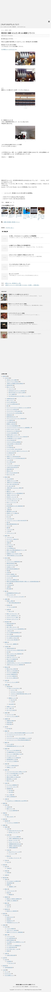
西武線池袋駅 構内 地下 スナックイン (14, 746)
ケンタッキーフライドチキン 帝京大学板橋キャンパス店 (18, 738)
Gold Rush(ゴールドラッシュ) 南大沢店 (17, 390)
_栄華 (8, 587)
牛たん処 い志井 (10, 486)
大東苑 (8, 542)
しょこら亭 (9, 460)
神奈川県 (4, 877)
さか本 (8, 559)
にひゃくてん (11, 389)
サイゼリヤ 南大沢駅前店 (12, 433)
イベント (17, 222)
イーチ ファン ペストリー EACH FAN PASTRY (16, 520)
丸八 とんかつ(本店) (11, 710)
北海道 (4, 925)
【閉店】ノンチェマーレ (12, 495)
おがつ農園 (9, 583)
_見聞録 (8, 509)
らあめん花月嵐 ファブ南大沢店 (13, 443)
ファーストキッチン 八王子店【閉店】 (15, 413)
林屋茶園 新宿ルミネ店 (11, 759)
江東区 (6, 799)
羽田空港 (8, 686)
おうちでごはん (8, 973)
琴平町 (6, 870)
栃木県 (4, 913)
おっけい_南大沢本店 (11, 402)
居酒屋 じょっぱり (10, 706)
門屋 (7, 570)
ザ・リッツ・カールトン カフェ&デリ (16, 596)
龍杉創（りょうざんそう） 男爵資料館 (15, 932)
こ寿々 (8, 906)
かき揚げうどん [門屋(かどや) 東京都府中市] (19, 245)
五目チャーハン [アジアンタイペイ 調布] (17, 303)
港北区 (8, 892)
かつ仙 (12, 701)
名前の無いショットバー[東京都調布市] (15, 493)
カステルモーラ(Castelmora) (17, 692)
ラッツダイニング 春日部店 (12, 822)
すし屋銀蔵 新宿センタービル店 (13, 752)
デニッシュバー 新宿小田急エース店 (14, 754)
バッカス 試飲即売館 (13, 810)
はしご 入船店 (9, 794)
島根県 (4, 803)
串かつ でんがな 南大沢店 (12, 472)
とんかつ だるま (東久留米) (12, 639)
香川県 (4, 864)
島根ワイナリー (10, 808)
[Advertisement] (25, 10)
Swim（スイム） (10, 544)
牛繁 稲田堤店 (9, 883)
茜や (7, 405)
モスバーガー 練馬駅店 (12, 644)
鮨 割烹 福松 (9, 724)
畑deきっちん (9, 780)
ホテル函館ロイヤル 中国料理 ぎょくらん (15, 942)
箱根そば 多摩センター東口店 (13, 777)
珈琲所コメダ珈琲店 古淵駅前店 (13, 898)
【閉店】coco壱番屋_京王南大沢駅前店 (15, 383)
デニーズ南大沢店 (10, 462)
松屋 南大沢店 (9, 385)
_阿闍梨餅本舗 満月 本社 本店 (15, 844)
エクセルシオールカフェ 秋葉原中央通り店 (16, 650)
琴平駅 (8, 872)
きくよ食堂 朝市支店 (11, 947)
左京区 (8, 835)
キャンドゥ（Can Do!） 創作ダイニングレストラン (17, 451)
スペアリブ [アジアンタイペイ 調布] (16, 313)
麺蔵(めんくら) (10, 491)
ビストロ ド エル (10, 714)
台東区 (5, 222)
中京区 (8, 850)
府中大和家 (9, 588)
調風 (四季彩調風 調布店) (12, 524)
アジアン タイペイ (10, 533)
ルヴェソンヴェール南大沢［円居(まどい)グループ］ (21, 254)
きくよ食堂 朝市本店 (11, 938)
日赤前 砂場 (9, 722)
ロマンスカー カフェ (11, 755)
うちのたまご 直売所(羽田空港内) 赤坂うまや (20, 693)
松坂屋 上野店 (10, 601)
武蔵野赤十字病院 (10, 720)
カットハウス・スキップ (12, 786)
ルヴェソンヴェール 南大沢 (12, 381)
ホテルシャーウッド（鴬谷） (13, 617)
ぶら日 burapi (9, 585)
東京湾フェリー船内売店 (12, 911)
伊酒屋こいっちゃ (10, 767)
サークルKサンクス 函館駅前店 (13, 945)
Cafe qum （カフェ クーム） (13, 619)
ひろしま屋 (9, 634)
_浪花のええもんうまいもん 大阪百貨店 (15, 664)
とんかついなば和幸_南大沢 (12, 404)
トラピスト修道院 (10, 928)
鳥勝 (7, 527)
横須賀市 (6, 909)
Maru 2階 (11, 790)
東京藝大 (9, 222)
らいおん (8, 504)
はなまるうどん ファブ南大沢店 (13, 431)
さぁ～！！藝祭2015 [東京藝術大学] (19, 216)
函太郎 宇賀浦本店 (10, 940)
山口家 (8, 572)
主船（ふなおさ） (10, 816)
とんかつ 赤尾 (9, 744)
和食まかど (9, 471)
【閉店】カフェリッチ (11, 480)
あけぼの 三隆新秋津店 (11, 674)
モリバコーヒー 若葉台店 (12, 539)
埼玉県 (4, 819)
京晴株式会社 (9, 415)
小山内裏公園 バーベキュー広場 (13, 438)
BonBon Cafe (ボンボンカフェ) (15, 830)
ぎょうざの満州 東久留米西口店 (13, 632)
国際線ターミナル (12, 698)
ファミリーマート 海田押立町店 (13, 561)
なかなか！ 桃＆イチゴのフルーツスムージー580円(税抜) (21, 332)
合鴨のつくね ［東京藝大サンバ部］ (4, 215)
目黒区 (6, 712)
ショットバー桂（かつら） (12, 500)
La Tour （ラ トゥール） (14, 842)
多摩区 (8, 884)
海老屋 (8, 919)
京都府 (4, 825)
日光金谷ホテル (10, 920)
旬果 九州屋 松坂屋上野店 (14, 602)
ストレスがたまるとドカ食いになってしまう (19, 264)
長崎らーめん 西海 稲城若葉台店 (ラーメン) (16, 550)
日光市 (6, 915)
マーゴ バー (13, 695)
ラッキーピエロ (10, 936)
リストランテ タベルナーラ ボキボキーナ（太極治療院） (18, 427)
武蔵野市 (6, 718)
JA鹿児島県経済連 (8, 967)
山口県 (4, 957)
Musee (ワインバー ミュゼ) (14, 851)
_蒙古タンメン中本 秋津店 (12, 670)
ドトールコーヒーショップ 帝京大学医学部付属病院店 (18, 740)
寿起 (7, 522)
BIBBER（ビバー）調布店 (12, 513)
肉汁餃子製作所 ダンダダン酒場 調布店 (15, 506)
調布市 (6, 477)
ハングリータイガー (11, 891)
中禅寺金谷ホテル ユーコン (12, 922)
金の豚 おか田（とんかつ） (12, 434)
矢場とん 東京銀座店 (11, 796)
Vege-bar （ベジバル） (13, 840)
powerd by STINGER (37, 989)
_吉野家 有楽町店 (10, 661)
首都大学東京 (9, 469)
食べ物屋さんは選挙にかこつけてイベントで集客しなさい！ (34, 216)
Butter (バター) (10, 474)
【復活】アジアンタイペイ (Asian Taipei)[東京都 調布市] (21, 322)
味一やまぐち (11, 963)
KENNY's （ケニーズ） (12, 497)
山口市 (6, 959)
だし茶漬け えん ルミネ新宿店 (13, 757)
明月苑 (8, 489)
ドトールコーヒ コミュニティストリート (15, 734)
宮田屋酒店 (9, 788)
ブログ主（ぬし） (10, 227)
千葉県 (4, 813)
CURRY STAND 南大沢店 (12, 467)
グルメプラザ (9, 736)
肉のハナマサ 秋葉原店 (11, 659)
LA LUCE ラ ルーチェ (11, 565)
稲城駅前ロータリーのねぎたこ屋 (14, 553)
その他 (4, 970)
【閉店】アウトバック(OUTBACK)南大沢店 (16, 458)
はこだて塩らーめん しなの (13, 949)
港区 (6, 591)
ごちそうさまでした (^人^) (10, 24)
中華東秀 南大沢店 (10, 398)
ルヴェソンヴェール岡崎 (14, 836)
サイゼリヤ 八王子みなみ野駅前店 (14, 442)
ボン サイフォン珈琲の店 (12, 678)
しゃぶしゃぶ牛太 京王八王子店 (14, 449)
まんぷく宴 (9, 541)
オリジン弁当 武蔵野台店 (12, 576)
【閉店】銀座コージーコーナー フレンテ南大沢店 (17, 436)
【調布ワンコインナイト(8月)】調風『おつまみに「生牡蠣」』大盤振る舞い (41, 217)
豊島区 (6, 742)
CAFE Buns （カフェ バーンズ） (13, 498)
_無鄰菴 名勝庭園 (12, 847)
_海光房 (8, 943)
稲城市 (6, 535)
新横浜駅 (10, 894)
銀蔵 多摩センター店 (11, 779)
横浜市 (6, 889)
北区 (6, 726)
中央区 (6, 783)
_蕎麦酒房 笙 (12, 886)
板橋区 (6, 731)
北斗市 (6, 926)
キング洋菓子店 (10, 420)
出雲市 (6, 805)
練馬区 (6, 642)
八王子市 (6, 378)
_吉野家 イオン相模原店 (12, 900)
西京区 (8, 856)
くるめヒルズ (9, 630)
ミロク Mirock (10, 518)
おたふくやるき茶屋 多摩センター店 (14, 773)
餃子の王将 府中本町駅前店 (12, 568)
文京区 (6, 680)
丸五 (7, 652)
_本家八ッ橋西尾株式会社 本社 (15, 838)
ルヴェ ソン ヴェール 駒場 (12, 716)
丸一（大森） (9, 708)
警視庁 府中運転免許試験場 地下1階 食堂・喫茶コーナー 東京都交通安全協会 (23, 581)
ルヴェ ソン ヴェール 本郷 (12, 682)
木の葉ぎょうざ (10, 567)
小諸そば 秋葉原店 (10, 655)
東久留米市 (7, 621)
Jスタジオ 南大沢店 (11, 440)
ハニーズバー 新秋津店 (11, 676)
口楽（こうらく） (10, 400)
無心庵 (8, 905)
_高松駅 (8, 868)
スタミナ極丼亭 (12, 394)
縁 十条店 (9, 728)
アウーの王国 (9, 478)
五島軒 (8, 951)
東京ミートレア (10, 387)
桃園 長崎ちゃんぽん (11, 511)
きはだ (8, 862)
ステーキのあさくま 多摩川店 (13, 881)
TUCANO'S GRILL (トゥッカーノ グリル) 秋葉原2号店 (18, 662)
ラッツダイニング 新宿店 (12, 761)
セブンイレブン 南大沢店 (12, 409)
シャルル (8, 463)
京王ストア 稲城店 (10, 552)
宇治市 (6, 860)
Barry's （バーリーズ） (11, 502)
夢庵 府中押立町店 (10, 563)
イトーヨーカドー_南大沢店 (12, 465)
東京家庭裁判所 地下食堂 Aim (13, 593)
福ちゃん (10, 611)
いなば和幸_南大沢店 (11, 422)
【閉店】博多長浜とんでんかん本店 (14, 555)
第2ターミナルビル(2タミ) (14, 688)
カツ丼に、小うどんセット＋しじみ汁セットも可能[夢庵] (22, 236)
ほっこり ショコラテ (14, 273)
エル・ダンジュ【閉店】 (12, 775)
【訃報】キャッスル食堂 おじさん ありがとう (12, 216)
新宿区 (6, 748)
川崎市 (6, 879)
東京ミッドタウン (10, 594)
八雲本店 (8, 807)
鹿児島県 (4, 965)
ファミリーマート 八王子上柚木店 (14, 411)
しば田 (8, 507)
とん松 (8, 531)
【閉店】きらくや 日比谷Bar (13, 482)
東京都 (13, 222)
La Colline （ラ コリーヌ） (14, 858)
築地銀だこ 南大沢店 (11, 424)
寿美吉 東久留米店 (10, 623)
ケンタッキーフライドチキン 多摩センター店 (16, 771)
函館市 (6, 934)
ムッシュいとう (12, 853)
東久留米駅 (9, 625)
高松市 (6, 866)
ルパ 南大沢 (9, 445)
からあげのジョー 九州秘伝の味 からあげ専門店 (17, 800)
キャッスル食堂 (12, 607)
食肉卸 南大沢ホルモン (11, 416)
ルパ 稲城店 (9, 546)
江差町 (6, 953)
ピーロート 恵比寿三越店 (12, 765)
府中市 (6, 558)
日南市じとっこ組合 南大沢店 (13, 456)
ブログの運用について (9, 975)
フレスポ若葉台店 (10, 548)
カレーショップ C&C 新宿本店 (13, 750)
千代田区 (6, 646)
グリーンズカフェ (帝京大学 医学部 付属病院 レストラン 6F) (19, 732)
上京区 (8, 828)
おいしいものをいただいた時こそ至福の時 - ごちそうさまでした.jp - (25, 986)
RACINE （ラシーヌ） (13, 832)
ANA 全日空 (11, 704)
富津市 (6, 814)
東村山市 (6, 667)
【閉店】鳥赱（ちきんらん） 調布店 (14, 488)
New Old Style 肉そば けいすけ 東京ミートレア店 (19, 396)
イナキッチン (9, 537)
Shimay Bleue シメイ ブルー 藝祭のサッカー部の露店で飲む (26, 216)
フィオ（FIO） (10, 454)
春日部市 (6, 821)
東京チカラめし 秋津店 (11, 669)
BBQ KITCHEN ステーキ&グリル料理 (17, 392)
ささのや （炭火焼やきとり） (13, 615)
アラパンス (9, 515)
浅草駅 (8, 609)
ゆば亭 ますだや (10, 917)
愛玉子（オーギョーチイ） (12, 613)
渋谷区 (6, 763)
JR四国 (6, 875)
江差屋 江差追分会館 (11, 955)
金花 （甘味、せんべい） (12, 627)
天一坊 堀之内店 (10, 447)
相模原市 (6, 897)
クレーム (6, 971)
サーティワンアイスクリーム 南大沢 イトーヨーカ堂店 (18, 407)
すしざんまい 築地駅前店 (12, 785)
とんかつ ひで (9, 529)
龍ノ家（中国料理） (11, 574)
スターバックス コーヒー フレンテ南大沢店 (16, 418)
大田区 (6, 684)
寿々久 (8, 516)
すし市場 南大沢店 (10, 452)
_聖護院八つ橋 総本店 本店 (14, 845)
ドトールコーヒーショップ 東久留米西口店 (16, 629)
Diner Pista (13, 699)
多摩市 (6, 769)
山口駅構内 (9, 961)
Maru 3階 (11, 792)
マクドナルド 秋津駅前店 (12, 672)
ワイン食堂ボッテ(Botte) (12, 638)
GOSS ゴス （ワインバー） (12, 657)
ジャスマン (9, 577)
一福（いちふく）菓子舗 (12, 930)
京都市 (6, 827)
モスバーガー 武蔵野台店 (12, 579)
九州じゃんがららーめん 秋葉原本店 (14, 653)
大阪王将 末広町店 (10, 648)
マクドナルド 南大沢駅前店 (12, 425)
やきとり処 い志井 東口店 (12, 484)
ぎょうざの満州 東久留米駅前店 (13, 636)
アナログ (8, 526)
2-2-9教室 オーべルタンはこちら (9, 49)
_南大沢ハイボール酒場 (11, 379)
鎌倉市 (6, 903)
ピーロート (13, 690)
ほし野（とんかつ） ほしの (12, 429)
